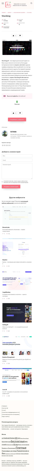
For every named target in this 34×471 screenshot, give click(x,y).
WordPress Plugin (25, 438)
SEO (19, 438)
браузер (4, 455)
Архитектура (6, 441)
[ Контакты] (5, 408)
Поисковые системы (9, 451)
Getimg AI (5, 324)
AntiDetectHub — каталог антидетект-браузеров (15, 429)
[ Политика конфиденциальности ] (11, 412)
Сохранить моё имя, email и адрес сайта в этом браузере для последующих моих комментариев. (16, 181)
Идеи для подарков (23, 444)
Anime (12, 438)
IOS (16, 438)
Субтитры (18, 453)
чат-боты (11, 455)
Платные (5, 127)
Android (6, 438)
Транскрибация (25, 453)
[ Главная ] (4, 406)
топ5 (7, 455)
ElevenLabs (6, 227)
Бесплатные (18, 441)
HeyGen (4, 260)
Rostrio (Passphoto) (8, 357)
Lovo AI (4, 389)
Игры (15, 444)
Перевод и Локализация (8, 448)
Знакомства (10, 444)
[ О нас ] (4, 410)
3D (2, 438)
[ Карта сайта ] (5, 416)
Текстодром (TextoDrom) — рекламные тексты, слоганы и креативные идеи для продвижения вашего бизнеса (17, 426)
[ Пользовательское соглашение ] (11, 414)
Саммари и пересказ (10, 453)
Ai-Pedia (13, 131)
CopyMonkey (6, 292)
